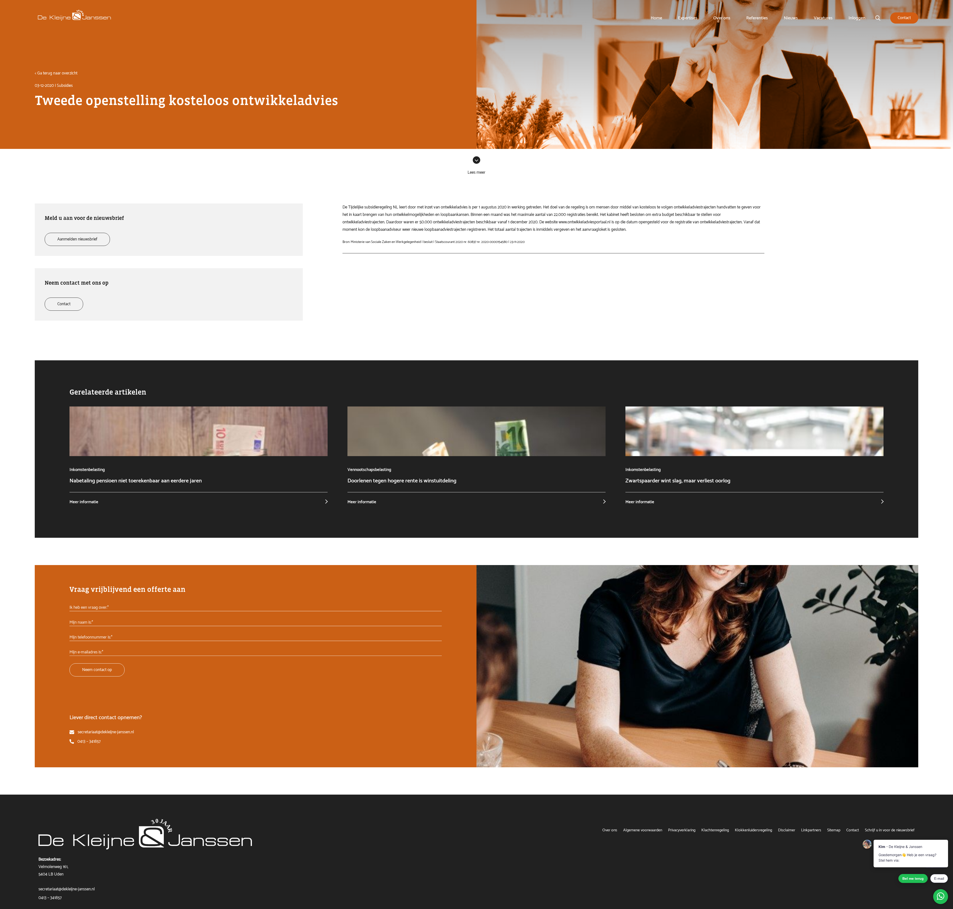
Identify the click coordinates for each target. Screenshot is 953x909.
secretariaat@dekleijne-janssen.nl (106, 732)
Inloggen (857, 18)
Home (656, 18)
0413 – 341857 (89, 741)
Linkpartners (811, 830)
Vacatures (823, 18)
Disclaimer (786, 830)
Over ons (721, 18)
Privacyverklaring (681, 830)
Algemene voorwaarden (642, 830)
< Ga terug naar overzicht (56, 73)
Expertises (687, 18)
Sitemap (833, 830)
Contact (852, 830)
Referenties (757, 18)
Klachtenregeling (715, 830)
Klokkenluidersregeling (753, 830)
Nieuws (791, 18)
